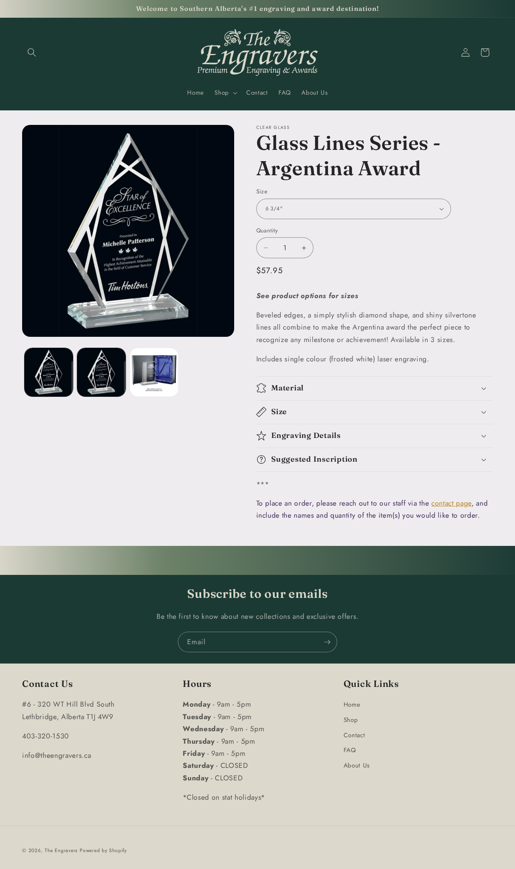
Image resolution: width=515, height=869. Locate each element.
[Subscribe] (327, 642)
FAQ (350, 750)
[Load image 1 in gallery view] (49, 372)
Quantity (267, 230)
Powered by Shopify (103, 850)
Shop (351, 720)
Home (352, 704)
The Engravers (61, 850)
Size (262, 191)
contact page (451, 503)
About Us (357, 765)
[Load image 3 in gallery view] (154, 372)
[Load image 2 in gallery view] (101, 372)
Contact (354, 735)
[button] (31, 52)
